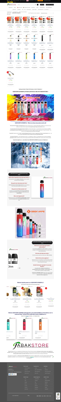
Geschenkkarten (40, 9)
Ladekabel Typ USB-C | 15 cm (10, 79)
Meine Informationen (27, 371)
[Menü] (59, 393)
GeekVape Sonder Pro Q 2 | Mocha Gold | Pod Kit (26, 43)
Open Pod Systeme (22, 11)
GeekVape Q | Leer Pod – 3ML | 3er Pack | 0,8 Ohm (26, 25)
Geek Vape (9, 12)
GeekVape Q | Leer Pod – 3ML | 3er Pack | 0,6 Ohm (18, 25)
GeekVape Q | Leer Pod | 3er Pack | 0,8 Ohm (42, 25)
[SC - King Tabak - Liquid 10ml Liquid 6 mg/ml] (47, 291)
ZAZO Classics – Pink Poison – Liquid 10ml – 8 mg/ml (23, 299)
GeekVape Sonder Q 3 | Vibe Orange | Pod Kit (42, 61)
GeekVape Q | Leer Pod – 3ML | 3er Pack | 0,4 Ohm (10, 25)
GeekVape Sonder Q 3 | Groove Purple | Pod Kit (11, 61)
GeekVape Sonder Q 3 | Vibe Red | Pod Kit (50, 61)
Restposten (20, 7)
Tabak (15, 7)
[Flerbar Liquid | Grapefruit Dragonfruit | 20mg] (35, 291)
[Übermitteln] (35, 4)
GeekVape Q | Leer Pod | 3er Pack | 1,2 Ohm (50, 25)
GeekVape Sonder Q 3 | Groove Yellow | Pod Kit (26, 61)
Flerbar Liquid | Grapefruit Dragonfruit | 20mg (35, 299)
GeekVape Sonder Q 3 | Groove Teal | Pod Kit (18, 61)
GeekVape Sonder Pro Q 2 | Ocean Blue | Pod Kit (34, 43)
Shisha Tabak (34, 9)
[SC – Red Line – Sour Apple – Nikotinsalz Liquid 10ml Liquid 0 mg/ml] (11, 291)
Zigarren (18, 9)
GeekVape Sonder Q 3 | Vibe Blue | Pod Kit (34, 61)
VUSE (22, 9)
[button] (37, 4)
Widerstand (12, 190)
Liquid (37, 7)
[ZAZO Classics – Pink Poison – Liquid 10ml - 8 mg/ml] (23, 291)
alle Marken (46, 9)
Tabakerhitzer (42, 7)
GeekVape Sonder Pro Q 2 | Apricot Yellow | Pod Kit (11, 43)
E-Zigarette (33, 7)
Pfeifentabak (29, 9)
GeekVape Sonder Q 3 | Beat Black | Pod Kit (42, 43)
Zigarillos (14, 9)
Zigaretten (10, 7)
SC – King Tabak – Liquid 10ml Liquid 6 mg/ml (47, 299)
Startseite (9, 11)
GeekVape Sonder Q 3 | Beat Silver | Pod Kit (50, 43)
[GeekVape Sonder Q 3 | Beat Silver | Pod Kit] (22, 324)
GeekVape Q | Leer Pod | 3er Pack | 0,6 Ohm (34, 25)
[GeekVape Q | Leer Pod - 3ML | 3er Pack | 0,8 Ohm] (38, 324)
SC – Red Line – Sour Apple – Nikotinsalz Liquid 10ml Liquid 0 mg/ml (11, 299)
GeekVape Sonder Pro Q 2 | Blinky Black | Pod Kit (18, 43)
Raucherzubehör (49, 7)
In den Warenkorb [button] (10, 31)
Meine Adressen (27, 373)
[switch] (58, 398)
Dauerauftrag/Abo (27, 7)
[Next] (28, 259)
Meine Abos (26, 369)
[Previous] (9, 259)
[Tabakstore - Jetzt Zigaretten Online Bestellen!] (11, 5)
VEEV (25, 9)
